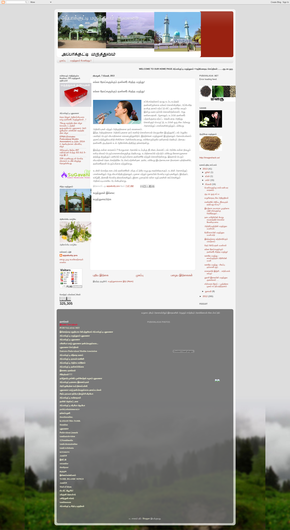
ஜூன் (208, 172)
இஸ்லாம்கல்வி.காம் (68, 475)
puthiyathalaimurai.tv (70, 409)
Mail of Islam (65, 486)
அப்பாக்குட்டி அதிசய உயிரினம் (72, 362)
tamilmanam (65, 502)
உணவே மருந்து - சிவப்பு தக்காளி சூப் (215, 266)
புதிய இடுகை (101, 275)
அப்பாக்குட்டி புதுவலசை (70, 339)
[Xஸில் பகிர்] (147, 186)
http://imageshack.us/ (209, 158)
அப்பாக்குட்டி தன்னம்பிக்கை (72, 366)
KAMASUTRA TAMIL (70, 420)
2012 (205, 296)
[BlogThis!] (144, 186)
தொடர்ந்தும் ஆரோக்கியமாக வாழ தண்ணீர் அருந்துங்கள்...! (73, 118)
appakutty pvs (70, 255)
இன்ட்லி (63, 459)
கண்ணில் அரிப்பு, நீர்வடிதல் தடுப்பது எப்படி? (216, 203)
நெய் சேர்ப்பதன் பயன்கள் (216, 245)
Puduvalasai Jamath (69, 432)
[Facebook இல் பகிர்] (150, 186)
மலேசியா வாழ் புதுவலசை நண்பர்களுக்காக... (79, 343)
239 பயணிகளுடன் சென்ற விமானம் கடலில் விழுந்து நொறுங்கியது (71, 161)
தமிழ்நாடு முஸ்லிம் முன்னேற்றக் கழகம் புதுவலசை (81, 378)
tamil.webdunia (67, 447)
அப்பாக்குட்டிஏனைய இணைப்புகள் (74, 382)
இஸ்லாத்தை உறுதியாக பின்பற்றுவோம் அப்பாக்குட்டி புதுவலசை (86, 331)
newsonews (64, 451)
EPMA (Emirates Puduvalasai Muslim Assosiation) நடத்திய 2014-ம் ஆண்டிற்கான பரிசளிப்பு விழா (72, 142)
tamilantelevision (67, 436)
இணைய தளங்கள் (68, 370)
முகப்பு (63, 60)
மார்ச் (207, 180)
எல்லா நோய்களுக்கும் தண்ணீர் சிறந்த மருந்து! (216, 250)
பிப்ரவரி (208, 184)
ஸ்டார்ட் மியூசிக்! (67, 490)
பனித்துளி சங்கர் (67, 498)
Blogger (146, 518)
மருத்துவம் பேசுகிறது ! (80, 60)
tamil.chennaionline (68, 444)
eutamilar (64, 463)
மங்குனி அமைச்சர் (68, 494)
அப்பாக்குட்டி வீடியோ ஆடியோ (72, 405)
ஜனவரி (208, 291)
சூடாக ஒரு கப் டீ (212, 194)
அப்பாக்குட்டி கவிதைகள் (70, 397)
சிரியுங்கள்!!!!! (66, 374)
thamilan (64, 424)
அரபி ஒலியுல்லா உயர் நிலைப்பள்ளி (73, 386)
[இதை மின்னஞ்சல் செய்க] (141, 186)
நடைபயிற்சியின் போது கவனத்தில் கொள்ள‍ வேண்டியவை (214, 219)
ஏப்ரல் (207, 176)
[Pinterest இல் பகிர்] (153, 186)
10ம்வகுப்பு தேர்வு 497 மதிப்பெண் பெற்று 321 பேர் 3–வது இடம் (73, 152)
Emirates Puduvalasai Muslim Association (78, 351)
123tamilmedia (66, 440)
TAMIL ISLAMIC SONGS (72, 478)
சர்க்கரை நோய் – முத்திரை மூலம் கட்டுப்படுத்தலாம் (216, 285)
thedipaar (64, 467)
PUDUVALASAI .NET (70, 327)
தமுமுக (63, 471)
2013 (205, 169)
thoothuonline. (66, 417)
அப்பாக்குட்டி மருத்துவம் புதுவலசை (100, 18)
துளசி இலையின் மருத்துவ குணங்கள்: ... (216, 278)
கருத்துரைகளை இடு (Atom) (120, 281)
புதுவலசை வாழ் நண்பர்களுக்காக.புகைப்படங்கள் (80, 389)
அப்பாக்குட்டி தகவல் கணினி (72, 358)
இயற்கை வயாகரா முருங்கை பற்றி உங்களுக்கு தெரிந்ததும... (217, 210)
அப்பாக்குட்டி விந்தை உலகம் (71, 355)
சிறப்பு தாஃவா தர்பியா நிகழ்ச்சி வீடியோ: (77, 393)
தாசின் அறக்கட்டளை (69, 401)
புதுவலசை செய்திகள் (69, 347)
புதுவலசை (64, 428)
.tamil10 (63, 455)
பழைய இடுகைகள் (182, 275)
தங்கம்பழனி (65, 413)
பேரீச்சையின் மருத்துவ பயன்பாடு (214, 233)
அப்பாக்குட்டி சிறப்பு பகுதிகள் (72, 506)
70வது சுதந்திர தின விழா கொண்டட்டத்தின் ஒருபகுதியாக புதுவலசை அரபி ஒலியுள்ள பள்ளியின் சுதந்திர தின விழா (73, 128)
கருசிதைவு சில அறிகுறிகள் (217, 198)
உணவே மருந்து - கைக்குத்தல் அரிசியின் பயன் (216, 258)
